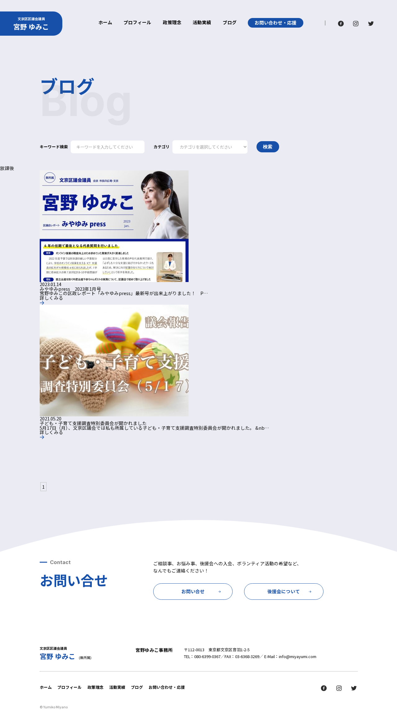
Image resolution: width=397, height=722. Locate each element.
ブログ (230, 22)
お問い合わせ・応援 (276, 22)
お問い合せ (193, 591)
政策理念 (172, 22)
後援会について (283, 591)
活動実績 (202, 22)
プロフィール (137, 22)
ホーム (105, 22)
